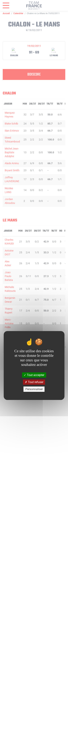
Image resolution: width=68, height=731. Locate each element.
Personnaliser (34, 389)
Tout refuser (35, 382)
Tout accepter (35, 375)
